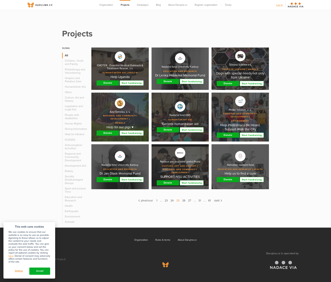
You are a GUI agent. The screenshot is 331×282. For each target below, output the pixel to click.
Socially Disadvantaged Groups (74, 180)
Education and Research (73, 198)
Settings (19, 271)
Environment (72, 216)
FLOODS (70, 140)
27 (189, 200)
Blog (158, 4)
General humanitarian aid (180, 124)
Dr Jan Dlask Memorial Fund (120, 173)
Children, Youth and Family (74, 62)
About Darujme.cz (177, 4)
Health (69, 206)
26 (183, 200)
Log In (279, 5)
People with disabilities (72, 116)
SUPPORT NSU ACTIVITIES (180, 177)
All (66, 55)
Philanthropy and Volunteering (75, 71)
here (10, 255)
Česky (228, 4)
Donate (107, 82)
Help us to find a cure (240, 173)
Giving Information (76, 129)
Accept (39, 271)
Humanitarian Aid (75, 86)
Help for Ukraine (74, 134)
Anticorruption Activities (73, 146)
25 (177, 200)
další (217, 200)
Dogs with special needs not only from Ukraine (240, 75)
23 (166, 200)
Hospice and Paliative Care (73, 79)
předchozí (146, 200)
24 (172, 200)
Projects (125, 4)
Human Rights (73, 123)
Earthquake (71, 211)
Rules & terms (162, 239)
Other (68, 92)
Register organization (206, 4)
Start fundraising (132, 83)
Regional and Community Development (73, 157)
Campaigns (143, 4)
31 (199, 200)
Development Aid (75, 166)
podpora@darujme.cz (42, 270)
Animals (69, 222)
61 (209, 200)
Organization (106, 4)
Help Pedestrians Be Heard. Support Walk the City (240, 127)
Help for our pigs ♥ (120, 127)
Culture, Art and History (74, 99)
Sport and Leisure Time (75, 190)
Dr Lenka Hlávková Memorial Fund (180, 75)
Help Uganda (120, 77)
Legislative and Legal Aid (74, 108)
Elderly (69, 171)
